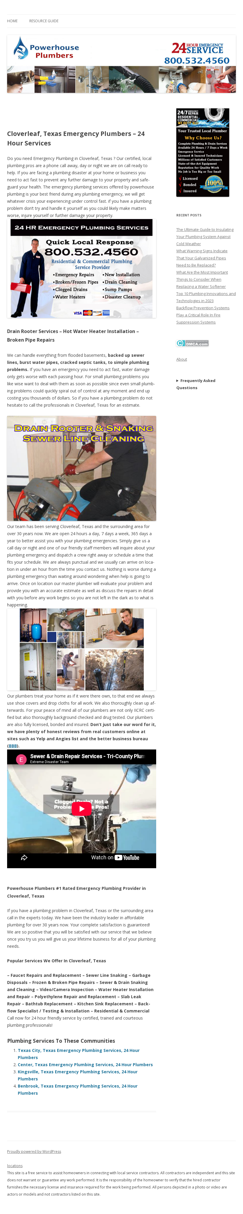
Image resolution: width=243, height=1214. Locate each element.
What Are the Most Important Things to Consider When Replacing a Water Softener (202, 279)
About (181, 359)
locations (15, 1165)
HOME (12, 20)
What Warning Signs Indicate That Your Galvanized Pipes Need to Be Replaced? (202, 258)
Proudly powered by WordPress (34, 1151)
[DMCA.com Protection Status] (192, 345)
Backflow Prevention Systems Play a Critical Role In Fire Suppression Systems (203, 315)
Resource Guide (43, 20)
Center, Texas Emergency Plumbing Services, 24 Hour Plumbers (85, 1064)
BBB (13, 746)
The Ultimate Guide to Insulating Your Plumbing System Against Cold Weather (205, 236)
